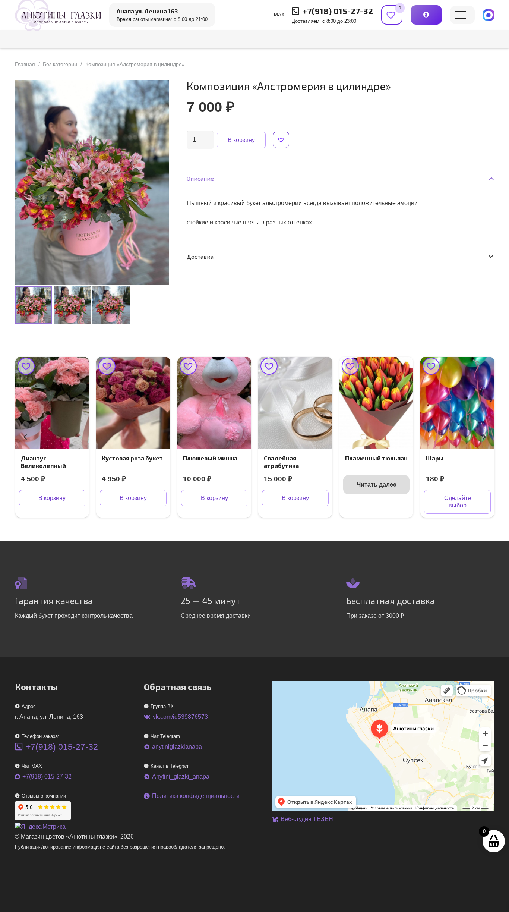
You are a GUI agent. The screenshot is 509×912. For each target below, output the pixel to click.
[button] (460, 15)
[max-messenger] (488, 15)
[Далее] (483, 437)
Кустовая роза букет (132, 458)
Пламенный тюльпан (376, 458)
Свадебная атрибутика (281, 462)
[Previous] (25, 437)
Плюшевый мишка (210, 458)
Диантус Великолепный (43, 462)
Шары (435, 458)
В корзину (241, 140)
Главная (25, 64)
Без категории (60, 64)
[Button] (426, 14)
